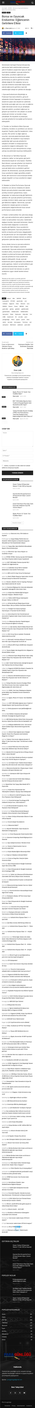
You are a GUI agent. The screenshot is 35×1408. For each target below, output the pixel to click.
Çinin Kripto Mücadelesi (15, 1122)
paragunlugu (6, 319)
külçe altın (25, 314)
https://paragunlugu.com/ (17, 373)
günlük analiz (25, 309)
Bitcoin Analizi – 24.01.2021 (16, 1209)
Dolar (17, 303)
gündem (17, 309)
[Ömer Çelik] (3, 28)
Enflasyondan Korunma (14, 1005)
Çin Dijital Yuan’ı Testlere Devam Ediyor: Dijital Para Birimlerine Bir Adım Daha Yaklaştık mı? (22, 1290)
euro (28, 303)
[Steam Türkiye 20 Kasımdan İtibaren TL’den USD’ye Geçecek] (6, 486)
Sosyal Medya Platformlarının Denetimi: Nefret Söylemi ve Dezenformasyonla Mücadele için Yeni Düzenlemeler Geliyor (15, 541)
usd (30, 322)
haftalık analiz (15, 311)
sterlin (4, 322)
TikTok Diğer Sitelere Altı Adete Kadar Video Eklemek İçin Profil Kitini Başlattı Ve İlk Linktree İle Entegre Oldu (16, 939)
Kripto (11, 314)
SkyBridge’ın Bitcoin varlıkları (18, 1097)
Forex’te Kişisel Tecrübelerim (16, 822)
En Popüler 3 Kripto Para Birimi (17, 1136)
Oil (16, 317)
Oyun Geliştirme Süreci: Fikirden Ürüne (18, 843)
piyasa (18, 319)
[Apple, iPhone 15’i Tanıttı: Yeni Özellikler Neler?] (6, 394)
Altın (14, 298)
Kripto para (18, 314)
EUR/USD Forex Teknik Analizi (15, 1019)
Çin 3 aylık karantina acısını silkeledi (18, 1022)
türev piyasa (17, 322)
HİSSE (8, 12)
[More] (26, 33)
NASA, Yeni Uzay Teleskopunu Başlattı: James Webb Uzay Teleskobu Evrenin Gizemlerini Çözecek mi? (16, 692)
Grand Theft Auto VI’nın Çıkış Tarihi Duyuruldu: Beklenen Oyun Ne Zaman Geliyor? (23, 505)
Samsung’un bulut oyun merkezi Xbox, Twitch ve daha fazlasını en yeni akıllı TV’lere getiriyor (16, 1049)
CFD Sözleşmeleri (12, 960)
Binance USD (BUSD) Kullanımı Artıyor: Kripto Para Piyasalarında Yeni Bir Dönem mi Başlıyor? (16, 677)
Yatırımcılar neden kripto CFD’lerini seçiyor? (19, 1223)
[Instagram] (15, 1393)
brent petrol (6, 301)
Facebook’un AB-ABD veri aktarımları (17, 1060)
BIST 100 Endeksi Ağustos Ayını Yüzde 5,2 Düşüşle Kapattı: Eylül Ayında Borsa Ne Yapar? (22, 403)
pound (23, 319)
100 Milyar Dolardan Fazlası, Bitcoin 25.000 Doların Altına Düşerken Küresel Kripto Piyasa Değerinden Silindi (17, 1076)
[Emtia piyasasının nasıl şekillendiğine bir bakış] (6, 1282)
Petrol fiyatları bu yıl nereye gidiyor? (21, 1168)
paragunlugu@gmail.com (14, 1379)
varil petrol (5, 324)
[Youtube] (24, 1393)
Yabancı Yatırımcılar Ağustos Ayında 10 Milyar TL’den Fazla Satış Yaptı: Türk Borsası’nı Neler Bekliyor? (17, 741)
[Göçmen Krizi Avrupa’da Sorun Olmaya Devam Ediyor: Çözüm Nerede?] (6, 496)
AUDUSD (19, 298)
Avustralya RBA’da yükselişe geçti (17, 1104)
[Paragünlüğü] (17, 1355)
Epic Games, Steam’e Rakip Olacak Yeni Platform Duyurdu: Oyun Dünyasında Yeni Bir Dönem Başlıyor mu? (17, 629)
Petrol (12, 319)
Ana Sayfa (4, 8)
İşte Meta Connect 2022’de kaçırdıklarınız (19, 923)
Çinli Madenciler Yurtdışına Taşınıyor (20, 1108)
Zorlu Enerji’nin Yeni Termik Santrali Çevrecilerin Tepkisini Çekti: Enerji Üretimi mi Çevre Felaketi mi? (16, 616)
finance (10, 306)
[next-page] (6, 422)
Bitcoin (24, 298)
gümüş (11, 309)
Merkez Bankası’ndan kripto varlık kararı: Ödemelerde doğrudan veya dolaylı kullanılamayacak (17, 1150)
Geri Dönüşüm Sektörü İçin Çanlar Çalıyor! (19, 1139)
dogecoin (11, 303)
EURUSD (5, 306)
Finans (16, 306)
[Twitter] (20, 1393)
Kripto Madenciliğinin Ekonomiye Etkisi (19, 851)
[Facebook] (10, 1393)
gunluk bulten (6, 311)
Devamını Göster (16, 523)
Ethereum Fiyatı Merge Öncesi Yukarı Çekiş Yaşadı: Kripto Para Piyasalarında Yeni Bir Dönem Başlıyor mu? (17, 657)
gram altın (5, 309)
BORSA (10, 8)
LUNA (4, 317)
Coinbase (5, 303)
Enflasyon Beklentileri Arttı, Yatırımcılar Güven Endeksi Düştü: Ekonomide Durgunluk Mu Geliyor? (16, 726)
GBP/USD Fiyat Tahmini (16, 1001)
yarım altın (27, 324)
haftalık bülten (24, 311)
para (26, 317)
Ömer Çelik (9, 28)
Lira (31, 314)
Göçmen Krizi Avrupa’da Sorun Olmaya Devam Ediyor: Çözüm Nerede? (22, 495)
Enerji (3, 418)
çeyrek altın (20, 301)
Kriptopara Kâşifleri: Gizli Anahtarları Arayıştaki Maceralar (25, 346)
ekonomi (23, 303)
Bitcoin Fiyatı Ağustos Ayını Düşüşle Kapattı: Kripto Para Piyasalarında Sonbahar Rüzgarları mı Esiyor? (16, 734)
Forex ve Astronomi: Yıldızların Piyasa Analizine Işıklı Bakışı (8, 346)
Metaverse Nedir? (13, 825)
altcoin (9, 298)
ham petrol (5, 314)
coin (26, 301)
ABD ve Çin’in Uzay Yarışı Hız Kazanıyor (18, 573)
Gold (27, 306)
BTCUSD (13, 301)
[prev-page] (3, 422)
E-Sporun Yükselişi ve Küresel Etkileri (16, 855)
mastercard (10, 317)
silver (28, 319)
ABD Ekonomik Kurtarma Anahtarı (17, 1101)
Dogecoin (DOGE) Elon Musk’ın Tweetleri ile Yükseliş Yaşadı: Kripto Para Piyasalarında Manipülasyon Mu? (17, 670)
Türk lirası (25, 322)
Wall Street (13, 324)
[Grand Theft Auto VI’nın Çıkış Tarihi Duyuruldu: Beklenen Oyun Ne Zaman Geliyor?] (6, 506)
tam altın (10, 322)
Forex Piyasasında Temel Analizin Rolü (21, 834)
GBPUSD (22, 306)
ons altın (20, 317)
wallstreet (20, 324)
